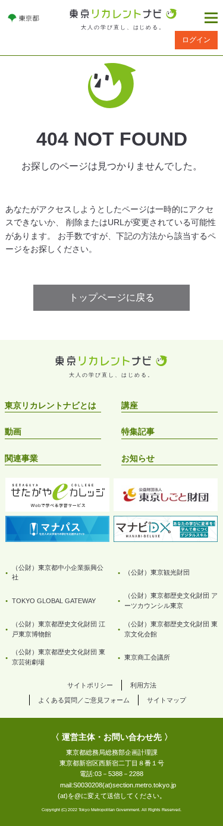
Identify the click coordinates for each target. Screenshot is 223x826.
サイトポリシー (90, 685)
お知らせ (138, 458)
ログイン (196, 40)
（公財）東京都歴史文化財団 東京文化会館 (171, 629)
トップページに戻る (112, 297)
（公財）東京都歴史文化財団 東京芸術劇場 (58, 657)
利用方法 (143, 685)
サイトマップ (166, 700)
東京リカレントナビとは (50, 405)
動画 (13, 431)
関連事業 (21, 458)
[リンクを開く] (23, 18)
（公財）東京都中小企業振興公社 (57, 572)
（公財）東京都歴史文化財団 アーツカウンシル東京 (171, 600)
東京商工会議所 (147, 657)
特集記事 (138, 431)
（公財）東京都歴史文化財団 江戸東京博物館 (58, 629)
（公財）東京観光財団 (157, 572)
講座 (129, 405)
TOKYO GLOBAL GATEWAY (54, 600)
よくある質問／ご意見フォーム (84, 700)
